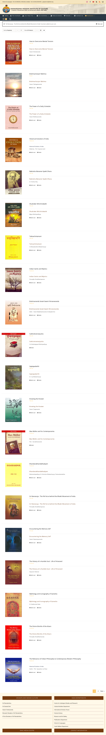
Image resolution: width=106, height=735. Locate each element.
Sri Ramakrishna (6, 703)
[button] (10, 19)
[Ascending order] (21, 30)
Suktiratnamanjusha (36, 334)
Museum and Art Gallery (60, 716)
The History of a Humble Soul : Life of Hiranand (45, 561)
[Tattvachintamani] (13, 247)
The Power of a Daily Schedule (40, 106)
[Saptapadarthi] (13, 377)
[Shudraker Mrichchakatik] (13, 215)
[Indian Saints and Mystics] (13, 280)
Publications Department (60, 719)
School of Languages (59, 723)
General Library (58, 713)
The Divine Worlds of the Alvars (40, 626)
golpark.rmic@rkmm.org (48, 1)
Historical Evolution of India (39, 139)
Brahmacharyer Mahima (37, 74)
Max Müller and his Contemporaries (41, 431)
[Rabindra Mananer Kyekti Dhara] (13, 182)
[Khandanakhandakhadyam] (13, 475)
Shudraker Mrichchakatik (38, 204)
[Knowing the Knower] (13, 410)
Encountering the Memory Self (40, 529)
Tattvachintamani (35, 236)
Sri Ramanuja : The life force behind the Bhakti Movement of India (52, 496)
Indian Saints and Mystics (38, 269)
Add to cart (33, 55)
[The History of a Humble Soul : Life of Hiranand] (13, 572)
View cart (100, 24)
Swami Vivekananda (7, 709)
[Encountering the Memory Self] (13, 540)
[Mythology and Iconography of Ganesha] (13, 605)
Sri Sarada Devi (6, 706)
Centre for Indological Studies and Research (65, 703)
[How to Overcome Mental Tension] (13, 52)
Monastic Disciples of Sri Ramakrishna (12, 713)
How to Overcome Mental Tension (41, 41)
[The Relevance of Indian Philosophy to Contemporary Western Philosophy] (13, 670)
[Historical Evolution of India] (13, 150)
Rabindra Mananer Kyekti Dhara (40, 171)
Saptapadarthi (34, 366)
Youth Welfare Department (61, 726)
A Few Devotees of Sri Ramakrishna (11, 716)
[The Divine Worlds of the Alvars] (13, 637)
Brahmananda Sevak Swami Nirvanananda (44, 301)
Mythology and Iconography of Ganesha (43, 594)
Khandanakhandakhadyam (38, 464)
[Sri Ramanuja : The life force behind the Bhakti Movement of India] (13, 507)
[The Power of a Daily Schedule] (13, 117)
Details (39, 55)
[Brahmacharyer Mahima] (13, 85)
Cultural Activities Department (62, 706)
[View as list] (44, 30)
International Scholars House (61, 709)
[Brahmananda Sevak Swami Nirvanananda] (13, 312)
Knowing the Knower (36, 399)
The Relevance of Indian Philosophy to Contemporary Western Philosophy (55, 659)
